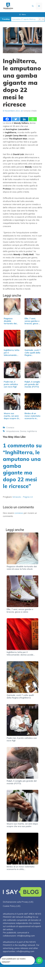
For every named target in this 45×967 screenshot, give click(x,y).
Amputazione (12, 431)
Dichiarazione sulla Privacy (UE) (18, 901)
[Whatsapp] (33, 119)
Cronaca (10, 427)
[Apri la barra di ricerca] (33, 6)
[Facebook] (7, 119)
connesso (18, 513)
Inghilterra (32, 431)
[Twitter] (16, 119)
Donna (23, 431)
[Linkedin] (24, 119)
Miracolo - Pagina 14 (23, 497)
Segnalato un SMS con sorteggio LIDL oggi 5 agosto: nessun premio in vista (24, 19)
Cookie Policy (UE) (11, 906)
